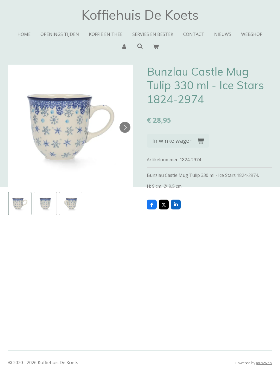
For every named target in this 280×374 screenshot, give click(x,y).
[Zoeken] (140, 46)
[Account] (123, 46)
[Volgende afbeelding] (124, 127)
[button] (19, 203)
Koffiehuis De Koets (140, 15)
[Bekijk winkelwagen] (155, 46)
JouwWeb (264, 362)
